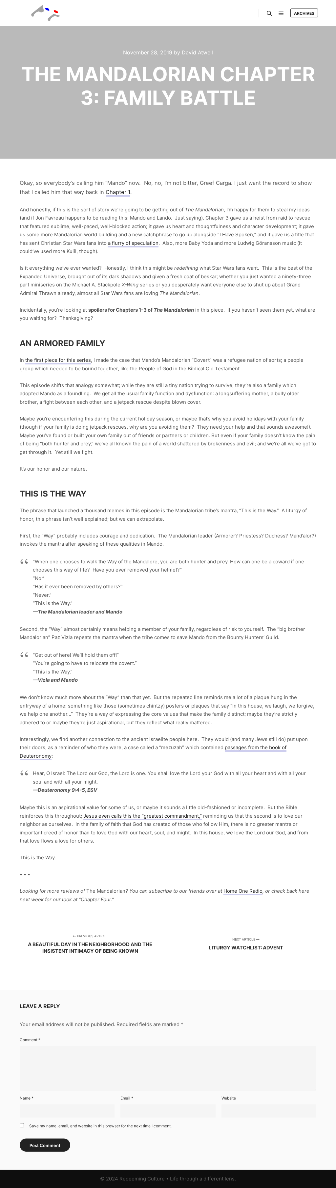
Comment (30, 1039)
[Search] (269, 13)
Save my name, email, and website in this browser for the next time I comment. (100, 1125)
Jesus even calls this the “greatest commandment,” (142, 816)
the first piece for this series (58, 360)
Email (126, 1098)
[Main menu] (281, 13)
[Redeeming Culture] (46, 13)
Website (228, 1098)
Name (26, 1098)
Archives (304, 13)
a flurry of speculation (133, 243)
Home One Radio (242, 891)
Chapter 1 (118, 192)
